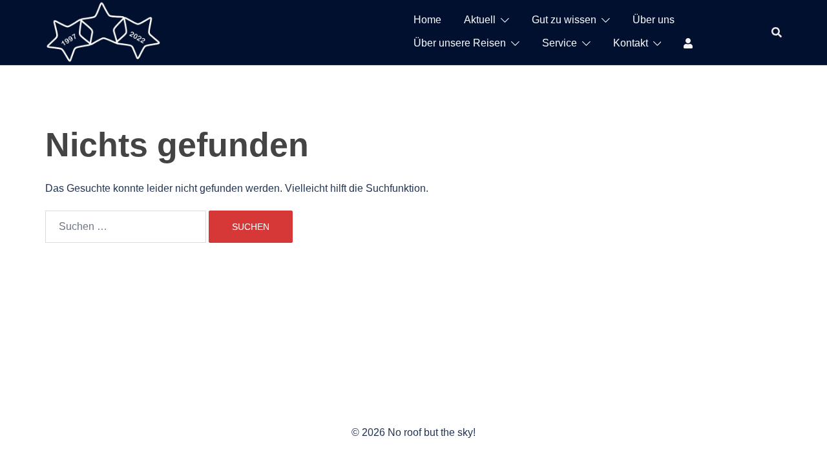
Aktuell (480, 19)
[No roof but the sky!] (103, 31)
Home (427, 19)
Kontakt (630, 42)
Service (559, 42)
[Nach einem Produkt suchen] (776, 32)
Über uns (654, 19)
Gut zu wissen (564, 19)
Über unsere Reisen (460, 42)
